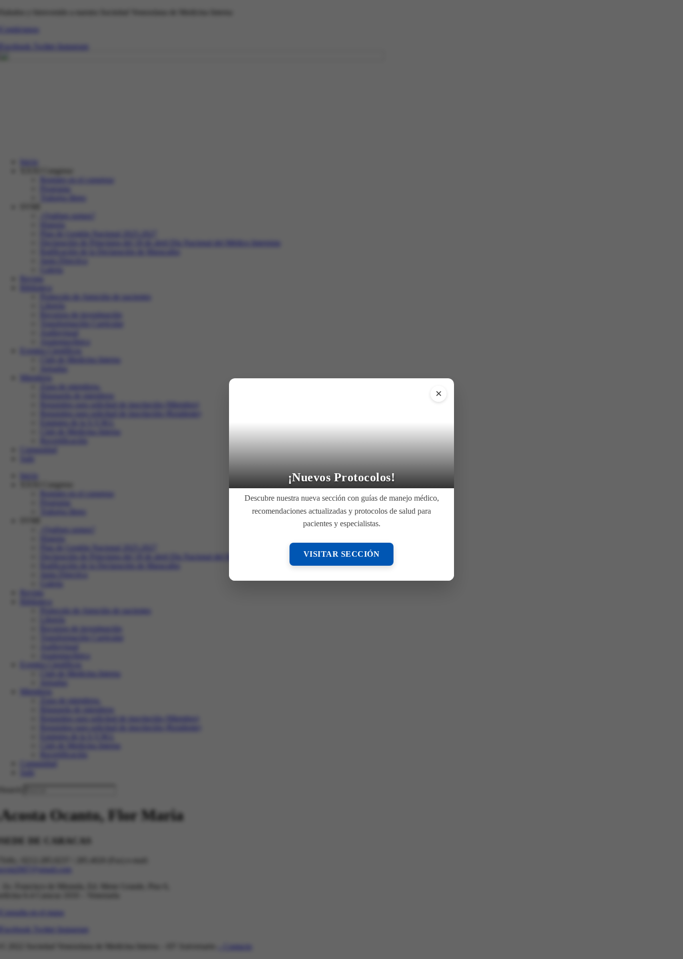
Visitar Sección (342, 554)
